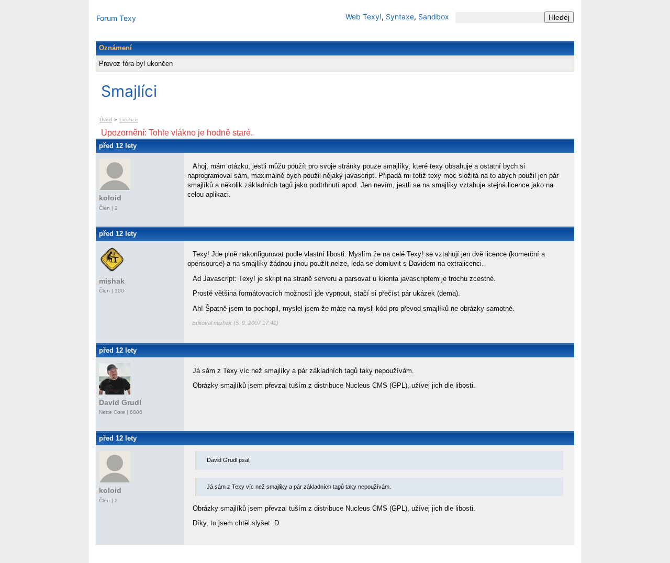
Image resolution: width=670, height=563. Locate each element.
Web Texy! (363, 16)
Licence (128, 119)
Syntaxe (400, 16)
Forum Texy (116, 18)
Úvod (105, 119)
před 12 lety (118, 146)
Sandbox (433, 16)
